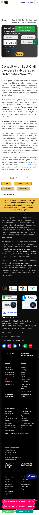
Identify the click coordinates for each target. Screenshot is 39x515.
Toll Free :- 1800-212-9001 (20, 501)
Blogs (22, 489)
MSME (23, 377)
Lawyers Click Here (25, 2)
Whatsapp (10, 512)
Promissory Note (10, 452)
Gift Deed (24, 418)
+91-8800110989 (13, 336)
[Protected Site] (29, 305)
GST (22, 389)
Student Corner (10, 384)
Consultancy (24, 486)
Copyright (24, 369)
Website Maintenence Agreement (9, 491)
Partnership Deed (10, 425)
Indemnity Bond (25, 484)
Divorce (8, 189)
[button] (29, 297)
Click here (13, 49)
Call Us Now (25, 28)
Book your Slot (24, 511)
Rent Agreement (26, 411)
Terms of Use (9, 369)
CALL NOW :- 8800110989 (20, 506)
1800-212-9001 (17, 332)
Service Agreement (11, 418)
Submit (19, 54)
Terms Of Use (9, 477)
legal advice (27, 164)
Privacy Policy (9, 372)
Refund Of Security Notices (13, 457)
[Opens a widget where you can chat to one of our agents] (31, 494)
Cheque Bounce (10, 450)
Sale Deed (24, 408)
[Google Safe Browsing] (9, 297)
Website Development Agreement (9, 482)
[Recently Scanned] (9, 305)
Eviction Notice (25, 420)
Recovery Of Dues (10, 459)
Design (23, 372)
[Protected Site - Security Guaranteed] (9, 312)
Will (22, 428)
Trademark (24, 367)
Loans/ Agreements (11, 455)
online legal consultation (27, 133)
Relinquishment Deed (27, 423)
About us (8, 367)
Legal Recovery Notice (12, 447)
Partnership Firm (26, 391)
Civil (6, 184)
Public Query (36, 42)
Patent (23, 374)
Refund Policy (9, 374)
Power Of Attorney (26, 425)
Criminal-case (23, 184)
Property (23, 189)
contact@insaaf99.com (15, 340)
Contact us (8, 381)
